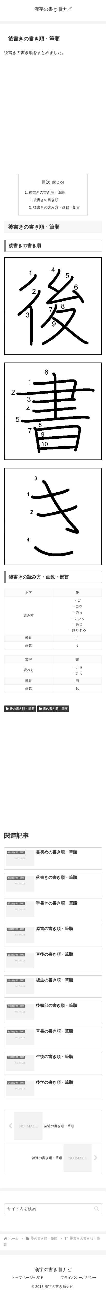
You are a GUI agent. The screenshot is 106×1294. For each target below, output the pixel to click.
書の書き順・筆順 (55, 708)
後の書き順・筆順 (22, 708)
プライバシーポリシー (78, 1277)
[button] (96, 1209)
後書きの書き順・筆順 (47, 192)
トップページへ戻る (27, 1277)
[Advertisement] (53, 115)
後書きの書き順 (45, 200)
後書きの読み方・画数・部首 (56, 207)
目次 (46, 182)
